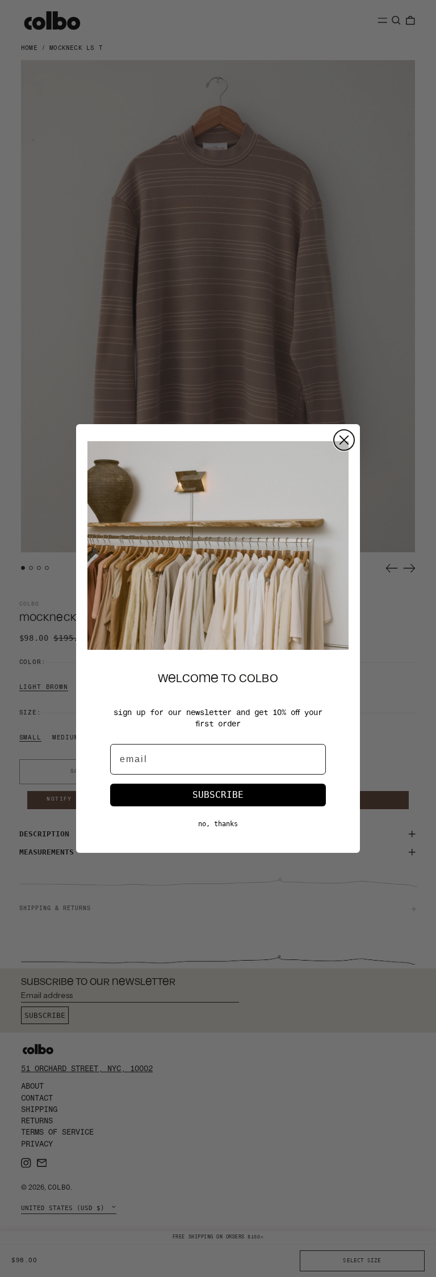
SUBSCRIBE (218, 794)
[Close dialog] (344, 440)
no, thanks (218, 824)
